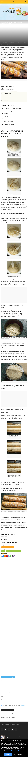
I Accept (8, 754)
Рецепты (2, 22)
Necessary (7, 750)
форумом (19, 692)
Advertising (21, 750)
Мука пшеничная (17, 550)
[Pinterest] (7, 556)
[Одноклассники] (5, 556)
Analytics (15, 750)
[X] (12, 556)
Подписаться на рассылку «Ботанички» (10, 713)
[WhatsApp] (10, 556)
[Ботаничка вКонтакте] (5, 729)
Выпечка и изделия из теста (10, 22)
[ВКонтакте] (3, 556)
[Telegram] (9, 556)
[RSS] (16, 729)
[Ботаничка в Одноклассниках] (2, 729)
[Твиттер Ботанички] (12, 729)
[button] (26, 1)
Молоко (3, 550)
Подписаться (23, 705)
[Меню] (2, 2)
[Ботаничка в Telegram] (9, 729)
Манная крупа (9, 550)
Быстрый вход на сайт (5, 702)
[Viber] (14, 556)
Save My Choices (18, 754)
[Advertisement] (14, 617)
